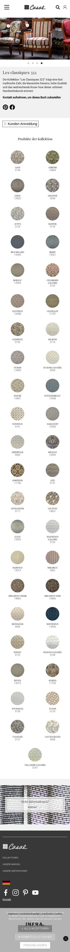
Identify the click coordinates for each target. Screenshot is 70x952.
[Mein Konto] (65, 6)
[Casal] (35, 7)
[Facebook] (6, 892)
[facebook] (12, 107)
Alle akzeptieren (36, 928)
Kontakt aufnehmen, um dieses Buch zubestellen (32, 97)
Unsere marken (11, 864)
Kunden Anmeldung (22, 124)
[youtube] (35, 892)
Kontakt (32, 807)
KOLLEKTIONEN (10, 857)
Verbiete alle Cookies (36, 937)
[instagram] (15, 892)
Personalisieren (35, 945)
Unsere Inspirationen (15, 871)
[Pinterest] (5, 107)
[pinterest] (25, 892)
